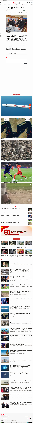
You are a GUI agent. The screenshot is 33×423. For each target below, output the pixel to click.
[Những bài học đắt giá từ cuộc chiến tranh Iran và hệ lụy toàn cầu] (16, 150)
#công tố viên (15, 53)
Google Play (31, 422)
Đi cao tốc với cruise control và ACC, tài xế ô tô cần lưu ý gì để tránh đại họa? (12, 256)
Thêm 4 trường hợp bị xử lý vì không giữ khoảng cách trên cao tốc (28, 247)
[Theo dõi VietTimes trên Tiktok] (30, 418)
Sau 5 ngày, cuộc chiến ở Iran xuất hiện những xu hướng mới (8, 138)
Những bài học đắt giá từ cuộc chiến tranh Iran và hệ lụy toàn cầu (8, 160)
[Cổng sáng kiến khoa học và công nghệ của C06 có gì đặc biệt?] (4, 251)
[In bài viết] (23, 10)
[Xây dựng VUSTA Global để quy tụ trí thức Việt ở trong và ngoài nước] (20, 251)
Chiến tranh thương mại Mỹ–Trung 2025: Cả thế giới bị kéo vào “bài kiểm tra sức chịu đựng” (21, 329)
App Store (28, 422)
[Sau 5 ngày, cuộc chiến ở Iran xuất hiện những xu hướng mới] (16, 128)
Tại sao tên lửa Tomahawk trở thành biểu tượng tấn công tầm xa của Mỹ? (9, 116)
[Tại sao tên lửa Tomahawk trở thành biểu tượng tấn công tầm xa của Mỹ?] (16, 106)
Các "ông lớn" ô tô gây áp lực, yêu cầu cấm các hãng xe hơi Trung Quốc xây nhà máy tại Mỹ (21, 358)
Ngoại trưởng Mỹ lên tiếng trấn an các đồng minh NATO (21, 298)
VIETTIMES (16, 3)
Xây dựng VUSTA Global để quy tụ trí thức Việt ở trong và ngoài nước (20, 256)
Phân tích (2, 260)
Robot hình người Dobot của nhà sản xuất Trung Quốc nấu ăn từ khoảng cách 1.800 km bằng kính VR (21, 270)
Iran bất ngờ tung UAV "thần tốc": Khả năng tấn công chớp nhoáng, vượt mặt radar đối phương (20, 388)
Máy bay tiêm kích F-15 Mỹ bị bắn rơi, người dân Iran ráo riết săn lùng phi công (10, 204)
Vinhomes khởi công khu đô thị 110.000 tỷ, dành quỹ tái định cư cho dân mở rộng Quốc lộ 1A (20, 247)
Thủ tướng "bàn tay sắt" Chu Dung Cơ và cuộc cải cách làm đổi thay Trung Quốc (10, 208)
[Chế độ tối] (29, 2)
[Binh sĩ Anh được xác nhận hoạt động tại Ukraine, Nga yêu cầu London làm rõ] (5, 353)
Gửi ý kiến (25, 63)
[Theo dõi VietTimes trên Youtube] (29, 418)
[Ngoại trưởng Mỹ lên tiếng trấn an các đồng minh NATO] (5, 301)
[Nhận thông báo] (27, 2)
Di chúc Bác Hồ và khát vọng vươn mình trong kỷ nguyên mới (12, 247)
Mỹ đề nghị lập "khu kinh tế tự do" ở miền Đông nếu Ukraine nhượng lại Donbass (20, 395)
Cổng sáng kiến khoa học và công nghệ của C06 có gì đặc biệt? (4, 256)
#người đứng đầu (10, 53)
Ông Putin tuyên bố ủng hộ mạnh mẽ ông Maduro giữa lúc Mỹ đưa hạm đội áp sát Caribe (21, 403)
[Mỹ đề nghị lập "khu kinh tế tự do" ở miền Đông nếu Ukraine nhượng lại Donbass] (5, 397)
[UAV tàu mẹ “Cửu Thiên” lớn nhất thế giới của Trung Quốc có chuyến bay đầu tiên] (5, 382)
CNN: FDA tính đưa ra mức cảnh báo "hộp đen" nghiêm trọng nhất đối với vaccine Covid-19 (21, 344)
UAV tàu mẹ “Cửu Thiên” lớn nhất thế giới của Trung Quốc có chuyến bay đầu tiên (20, 381)
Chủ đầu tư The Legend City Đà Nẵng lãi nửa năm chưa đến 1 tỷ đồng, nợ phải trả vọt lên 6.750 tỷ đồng (28, 256)
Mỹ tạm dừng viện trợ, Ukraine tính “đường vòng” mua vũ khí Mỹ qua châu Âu (10, 215)
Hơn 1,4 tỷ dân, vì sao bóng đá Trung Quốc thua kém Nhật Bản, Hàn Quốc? (9, 182)
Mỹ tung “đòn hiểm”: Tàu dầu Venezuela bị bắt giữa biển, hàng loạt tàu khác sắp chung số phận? (20, 373)
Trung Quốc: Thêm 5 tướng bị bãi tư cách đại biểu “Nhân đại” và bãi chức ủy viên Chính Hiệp (4, 247)
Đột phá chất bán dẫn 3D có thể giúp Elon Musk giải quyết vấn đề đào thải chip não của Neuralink (20, 366)
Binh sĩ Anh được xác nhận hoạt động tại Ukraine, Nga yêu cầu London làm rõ (21, 351)
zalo (28, 418)
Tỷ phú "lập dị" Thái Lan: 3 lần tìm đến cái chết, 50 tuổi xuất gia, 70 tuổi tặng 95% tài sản (21, 336)
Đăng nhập (31, 2)
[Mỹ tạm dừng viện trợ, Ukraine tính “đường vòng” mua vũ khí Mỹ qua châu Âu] (30, 216)
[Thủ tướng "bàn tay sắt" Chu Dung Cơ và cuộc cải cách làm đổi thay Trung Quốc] (30, 209)
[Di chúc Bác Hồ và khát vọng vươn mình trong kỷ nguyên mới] (12, 243)
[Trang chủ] (0, 4)
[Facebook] (0, 34)
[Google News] (25, 10)
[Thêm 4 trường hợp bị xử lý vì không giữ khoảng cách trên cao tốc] (28, 243)
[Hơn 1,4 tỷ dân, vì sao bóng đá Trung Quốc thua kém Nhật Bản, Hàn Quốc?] (16, 172)
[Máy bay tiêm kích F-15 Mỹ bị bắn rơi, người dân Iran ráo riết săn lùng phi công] (16, 193)
